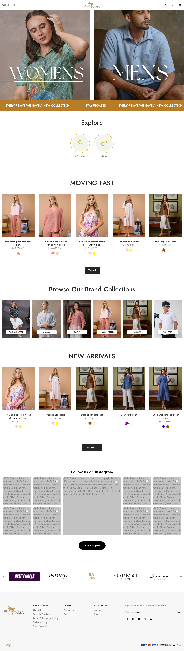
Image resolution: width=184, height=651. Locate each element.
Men (96, 614)
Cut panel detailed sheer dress (129, 416)
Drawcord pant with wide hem (18, 243)
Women (98, 610)
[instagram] (133, 619)
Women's (80, 156)
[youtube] (139, 619)
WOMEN (6, 5)
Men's (104, 156)
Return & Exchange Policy (45, 618)
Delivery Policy (40, 622)
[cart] (180, 5)
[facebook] (128, 619)
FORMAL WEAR (16, 332)
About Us (37, 610)
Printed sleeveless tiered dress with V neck (92, 243)
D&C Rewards (40, 626)
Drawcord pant (92, 415)
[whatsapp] (145, 619)
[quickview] (14, 238)
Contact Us (69, 610)
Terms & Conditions (42, 614)
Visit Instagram (92, 545)
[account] (173, 5)
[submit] (178, 612)
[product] (5, 238)
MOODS (137, 332)
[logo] (92, 5)
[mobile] (151, 619)
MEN (14, 5)
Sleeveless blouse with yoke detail (165, 416)
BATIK (77, 332)
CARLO (46, 332)
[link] (45, 55)
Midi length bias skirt (166, 241)
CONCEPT (168, 332)
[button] (176, 399)
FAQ (66, 614)
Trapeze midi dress (129, 241)
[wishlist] (22, 238)
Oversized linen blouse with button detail (55, 243)
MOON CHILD (107, 332)
